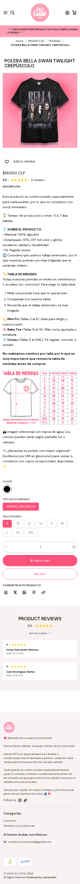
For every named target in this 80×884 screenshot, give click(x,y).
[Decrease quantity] (6, 547)
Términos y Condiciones (19, 826)
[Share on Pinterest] (34, 592)
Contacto (10, 820)
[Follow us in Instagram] (20, 800)
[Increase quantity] (74, 547)
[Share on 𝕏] (15, 592)
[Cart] (74, 12)
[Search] (12, 12)
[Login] (67, 12)
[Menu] (5, 12)
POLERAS (54, 41)
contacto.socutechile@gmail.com (29, 842)
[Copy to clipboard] (43, 592)
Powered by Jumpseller (41, 877)
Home (19, 41)
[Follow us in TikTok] (25, 800)
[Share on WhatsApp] (24, 592)
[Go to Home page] (40, 13)
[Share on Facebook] (6, 592)
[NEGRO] (7, 489)
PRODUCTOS (36, 41)
